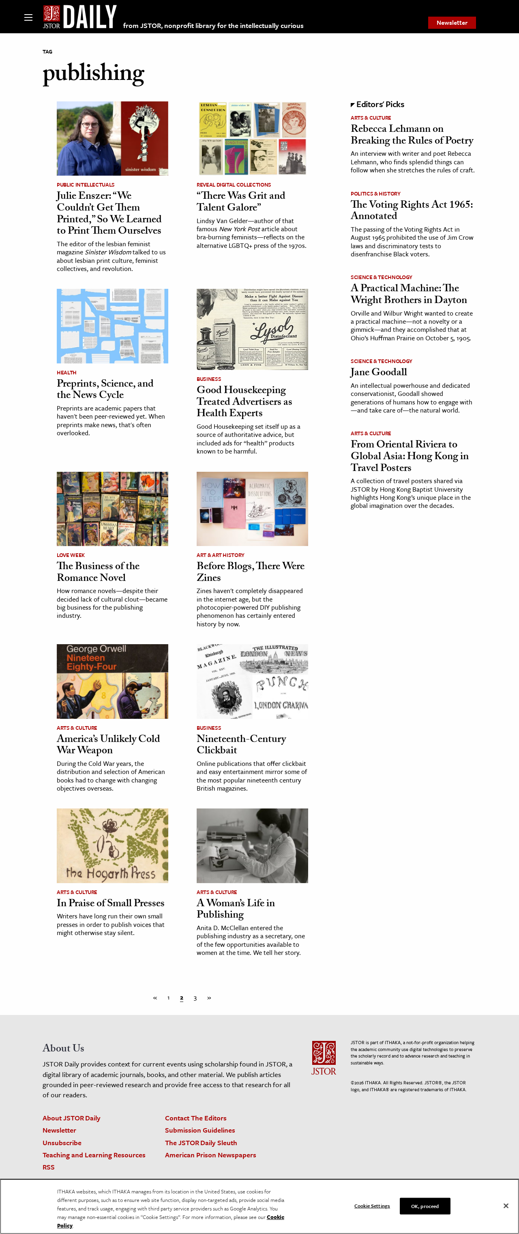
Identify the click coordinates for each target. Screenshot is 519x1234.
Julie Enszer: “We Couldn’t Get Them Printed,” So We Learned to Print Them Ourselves (109, 214)
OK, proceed (425, 1205)
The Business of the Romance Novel (98, 573)
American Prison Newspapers (210, 1155)
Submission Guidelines (200, 1130)
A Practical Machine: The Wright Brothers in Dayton (409, 295)
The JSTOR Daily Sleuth (201, 1142)
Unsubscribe (62, 1142)
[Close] (506, 1206)
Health (67, 372)
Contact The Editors (196, 1118)
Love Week (71, 555)
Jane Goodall (379, 374)
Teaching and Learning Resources (94, 1155)
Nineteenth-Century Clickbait (241, 746)
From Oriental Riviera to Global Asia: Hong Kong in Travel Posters (410, 457)
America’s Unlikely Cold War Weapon (108, 746)
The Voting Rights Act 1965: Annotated (412, 212)
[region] (259, 1206)
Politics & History (376, 193)
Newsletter (452, 22)
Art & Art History (220, 555)
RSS (49, 1167)
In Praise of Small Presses (111, 905)
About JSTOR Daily (72, 1118)
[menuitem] (452, 23)
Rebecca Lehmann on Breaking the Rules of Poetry (412, 136)
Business (209, 379)
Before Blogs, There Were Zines (251, 573)
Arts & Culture (77, 728)
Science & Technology (381, 277)
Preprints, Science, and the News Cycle (105, 391)
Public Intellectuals (86, 185)
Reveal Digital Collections (234, 185)
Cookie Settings (372, 1205)
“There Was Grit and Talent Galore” (241, 203)
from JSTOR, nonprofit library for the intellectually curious (213, 25)
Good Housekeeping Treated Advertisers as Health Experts (244, 403)
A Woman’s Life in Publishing (236, 910)
